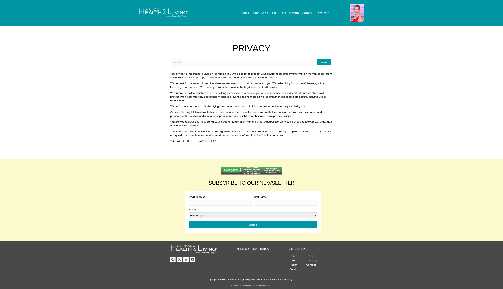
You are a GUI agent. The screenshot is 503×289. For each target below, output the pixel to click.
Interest (193, 209)
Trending (311, 260)
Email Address (197, 197)
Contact (311, 264)
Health (293, 264)
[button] (173, 259)
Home (293, 256)
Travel (309, 256)
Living (293, 260)
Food (293, 269)
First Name (260, 197)
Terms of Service (271, 279)
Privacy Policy (286, 279)
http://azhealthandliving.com (216, 77)
